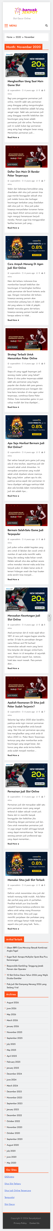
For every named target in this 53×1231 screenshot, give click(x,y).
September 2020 (14, 1139)
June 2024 (11, 1079)
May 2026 (11, 1014)
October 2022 (13, 1121)
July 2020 (11, 1150)
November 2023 (14, 1097)
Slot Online (13, 74)
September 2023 (14, 1103)
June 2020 (11, 1156)
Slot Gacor (10, 1204)
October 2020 (13, 1133)
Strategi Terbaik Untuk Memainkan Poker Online (22, 356)
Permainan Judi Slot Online (23, 791)
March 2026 (12, 1020)
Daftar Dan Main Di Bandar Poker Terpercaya (24, 173)
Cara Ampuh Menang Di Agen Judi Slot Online (25, 266)
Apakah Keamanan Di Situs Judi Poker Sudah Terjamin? (26, 704)
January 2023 (13, 1109)
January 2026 (13, 1026)
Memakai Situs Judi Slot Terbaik (26, 880)
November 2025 (14, 1032)
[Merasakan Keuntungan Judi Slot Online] (26, 599)
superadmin (15, 90)
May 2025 (11, 1050)
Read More (12, 137)
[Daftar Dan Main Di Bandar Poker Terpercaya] (26, 156)
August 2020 (13, 1145)
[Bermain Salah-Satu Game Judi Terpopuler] (26, 515)
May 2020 (11, 1162)
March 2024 (12, 1085)
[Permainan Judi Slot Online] (26, 775)
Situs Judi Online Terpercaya (18, 1190)
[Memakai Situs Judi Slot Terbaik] (26, 864)
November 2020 (14, 1127)
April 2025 (12, 1056)
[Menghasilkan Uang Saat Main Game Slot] (26, 65)
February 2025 (13, 1061)
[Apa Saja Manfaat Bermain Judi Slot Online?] (26, 427)
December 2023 (14, 1091)
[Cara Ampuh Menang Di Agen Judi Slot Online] (26, 248)
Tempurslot (9, 1197)
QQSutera (9, 1176)
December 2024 (14, 1073)
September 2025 (14, 1038)
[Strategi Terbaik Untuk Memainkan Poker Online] (26, 339)
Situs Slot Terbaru (13, 1183)
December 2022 (14, 1115)
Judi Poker (12, 164)
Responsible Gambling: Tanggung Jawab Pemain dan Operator (25, 967)
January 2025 (13, 1067)
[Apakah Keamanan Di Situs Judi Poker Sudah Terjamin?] (26, 687)
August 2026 (13, 1002)
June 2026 (11, 1008)
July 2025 (11, 1044)
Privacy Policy (20, 1223)
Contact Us (34, 1223)
